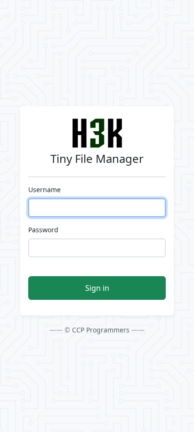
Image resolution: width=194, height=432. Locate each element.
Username (44, 189)
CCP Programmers (100, 329)
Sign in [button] (97, 288)
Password (43, 229)
